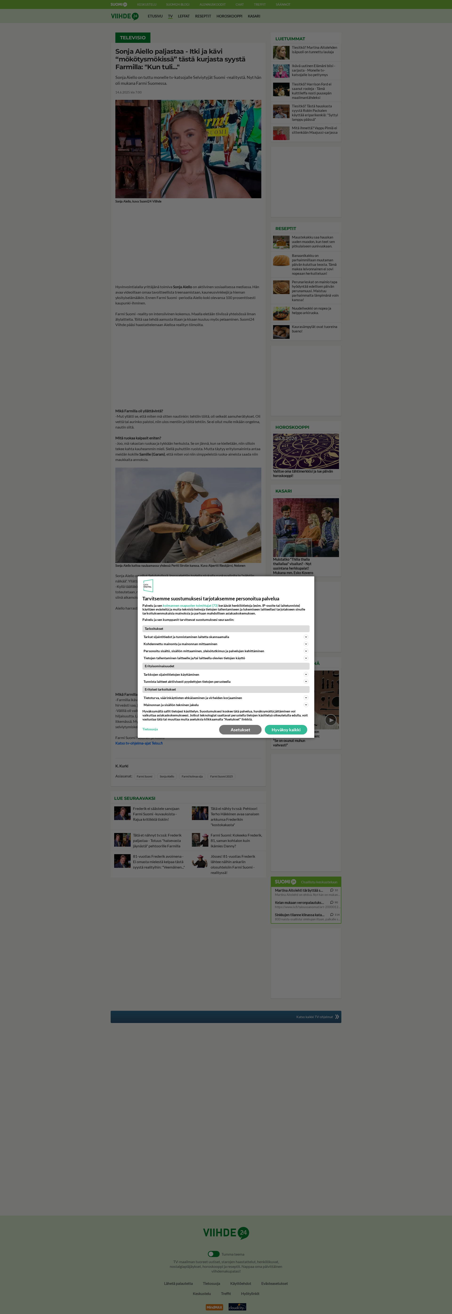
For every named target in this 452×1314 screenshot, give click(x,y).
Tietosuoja (150, 729)
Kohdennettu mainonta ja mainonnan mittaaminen (180, 644)
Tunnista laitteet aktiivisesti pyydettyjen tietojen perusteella (187, 681)
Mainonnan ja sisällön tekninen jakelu (171, 705)
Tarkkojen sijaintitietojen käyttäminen (171, 674)
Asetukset (240, 729)
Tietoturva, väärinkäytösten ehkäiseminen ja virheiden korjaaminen (193, 698)
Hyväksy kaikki (286, 729)
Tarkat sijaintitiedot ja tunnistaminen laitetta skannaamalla (186, 637)
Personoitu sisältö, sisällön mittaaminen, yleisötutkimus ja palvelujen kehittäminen (204, 651)
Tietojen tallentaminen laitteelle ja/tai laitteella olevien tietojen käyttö (194, 658)
